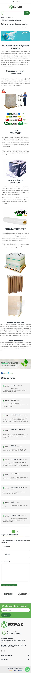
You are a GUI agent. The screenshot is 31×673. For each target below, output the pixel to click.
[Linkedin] (4, 651)
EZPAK (11, 668)
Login (18, 1)
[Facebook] (1, 651)
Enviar (6, 615)
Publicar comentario (9, 585)
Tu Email (7, 554)
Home (2, 17)
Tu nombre (7, 546)
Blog (9, 17)
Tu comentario (6, 562)
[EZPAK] (15, 7)
